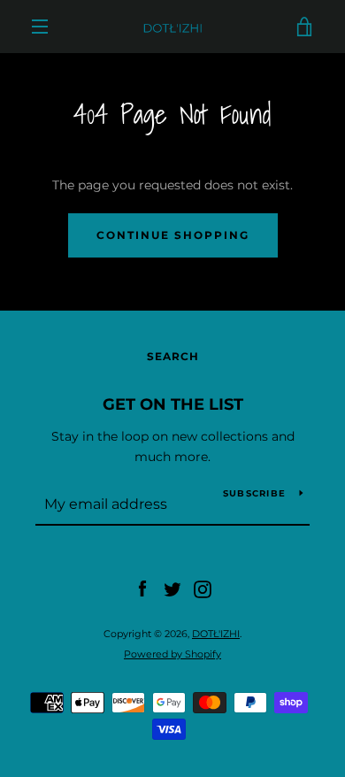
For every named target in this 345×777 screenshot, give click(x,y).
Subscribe (254, 493)
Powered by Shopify (172, 654)
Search (173, 356)
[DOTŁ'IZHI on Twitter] (172, 588)
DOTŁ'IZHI (216, 633)
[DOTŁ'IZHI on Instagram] (202, 588)
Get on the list (173, 404)
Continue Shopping (172, 235)
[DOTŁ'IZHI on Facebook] (142, 588)
